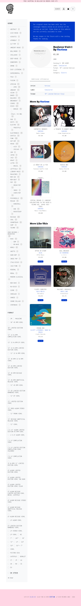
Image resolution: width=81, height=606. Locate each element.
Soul (12, 219)
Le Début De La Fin (40, 165)
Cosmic (12, 103)
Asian (12, 92)
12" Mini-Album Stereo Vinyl (16, 409)
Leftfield (13, 169)
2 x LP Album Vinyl (17, 435)
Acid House (14, 33)
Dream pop (17, 185)
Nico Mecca (40, 291)
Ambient (13, 90)
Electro (64, 73)
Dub (11, 119)
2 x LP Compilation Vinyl (15, 441)
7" (11, 538)
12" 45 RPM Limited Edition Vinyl (15, 367)
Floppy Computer (40, 289)
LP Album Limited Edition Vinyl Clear (15, 485)
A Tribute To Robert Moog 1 (64, 129)
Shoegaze (13, 294)
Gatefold (13, 556)
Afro (15, 87)
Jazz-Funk (13, 266)
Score (12, 290)
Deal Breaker (64, 251)
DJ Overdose (64, 253)
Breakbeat (13, 101)
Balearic (13, 98)
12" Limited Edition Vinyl (15, 402)
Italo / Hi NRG (16, 114)
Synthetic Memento (40, 129)
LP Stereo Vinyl (16, 531)
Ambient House (15, 47)
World (12, 247)
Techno (12, 228)
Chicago (16, 149)
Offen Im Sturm (40, 251)
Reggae (12, 201)
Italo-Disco (14, 262)
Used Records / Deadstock (13, 233)
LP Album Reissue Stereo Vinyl (17, 501)
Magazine (18, 318)
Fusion (12, 80)
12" (11, 542)
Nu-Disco (13, 286)
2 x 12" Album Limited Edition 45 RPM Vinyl (16, 430)
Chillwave (13, 55)
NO (16, 564)
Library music (15, 171)
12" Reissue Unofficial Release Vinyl (16, 420)
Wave (12, 239)
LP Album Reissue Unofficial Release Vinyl (15, 509)
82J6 (40, 253)
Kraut (12, 160)
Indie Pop (13, 259)
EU (11, 567)
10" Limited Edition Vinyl (54, 94)
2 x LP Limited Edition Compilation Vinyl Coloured (16, 449)
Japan (12, 155)
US (21, 564)
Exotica (13, 136)
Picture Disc (15, 553)
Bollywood (13, 51)
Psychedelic (14, 198)
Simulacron (63, 65)
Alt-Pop (13, 44)
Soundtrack (14, 222)
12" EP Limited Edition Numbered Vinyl (16, 391)
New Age (13, 177)
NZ (21, 534)
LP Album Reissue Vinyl (16, 516)
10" (23, 538)
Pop (11, 182)
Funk (12, 138)
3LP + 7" (19, 545)
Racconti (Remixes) (64, 289)
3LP (11, 545)
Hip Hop (13, 141)
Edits (12, 122)
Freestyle (17, 127)
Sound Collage (15, 301)
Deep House (14, 58)
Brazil (16, 166)
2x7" (17, 538)
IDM (11, 152)
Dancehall (17, 204)
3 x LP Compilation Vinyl (15, 457)
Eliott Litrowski (37, 330)
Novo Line (64, 291)
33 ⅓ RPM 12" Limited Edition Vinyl (16, 464)
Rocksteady (17, 211)
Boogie (16, 109)
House (12, 144)
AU (21, 560)
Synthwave (13, 305)
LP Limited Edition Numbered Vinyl (15, 526)
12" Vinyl (13, 424)
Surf (12, 225)
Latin (12, 163)
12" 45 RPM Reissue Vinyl (15, 374)
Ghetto (12, 251)
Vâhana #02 (40, 328)
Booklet (23, 556)
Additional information (40, 79)
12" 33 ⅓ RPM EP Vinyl (16, 342)
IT (11, 560)
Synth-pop (17, 193)
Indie (15, 190)
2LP (22, 542)
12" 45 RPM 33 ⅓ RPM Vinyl (15, 359)
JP (16, 560)
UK (11, 564)
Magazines (13, 174)
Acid (15, 146)
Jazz (12, 157)
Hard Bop (13, 255)
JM (11, 318)
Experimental (15, 73)
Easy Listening (15, 69)
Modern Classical (16, 277)
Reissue (13, 217)
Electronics (14, 133)
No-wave (16, 244)
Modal (12, 273)
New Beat (13, 179)
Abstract (13, 29)
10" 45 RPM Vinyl (16, 322)
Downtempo (13, 62)
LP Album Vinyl (15, 520)
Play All (40, 261)
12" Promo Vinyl (16, 413)
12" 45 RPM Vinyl (16, 385)
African (13, 84)
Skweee (12, 297)
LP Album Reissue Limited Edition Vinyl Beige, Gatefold (16, 493)
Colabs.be (33, 597)
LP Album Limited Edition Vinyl (14, 471)
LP (17, 542)
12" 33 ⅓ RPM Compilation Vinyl (14, 336)
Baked (12, 95)
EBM (15, 242)
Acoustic (13, 36)
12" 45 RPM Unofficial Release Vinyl (16, 381)
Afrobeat (13, 40)
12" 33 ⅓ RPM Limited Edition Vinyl (16, 349)
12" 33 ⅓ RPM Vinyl (17, 353)
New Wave (13, 283)
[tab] (40, 79)
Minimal (13, 269)
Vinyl (12, 549)
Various (62, 49)
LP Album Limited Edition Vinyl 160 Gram (16, 478)
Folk (12, 77)
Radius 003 (64, 165)
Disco (12, 106)
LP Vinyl (13, 534)
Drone (12, 66)
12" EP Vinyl (15, 396)
